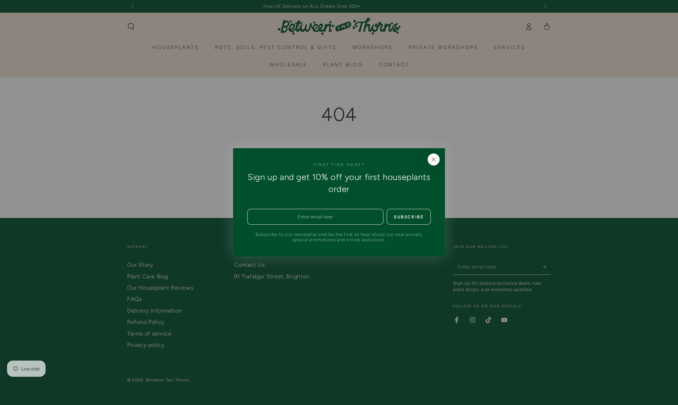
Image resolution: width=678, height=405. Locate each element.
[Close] (433, 159)
